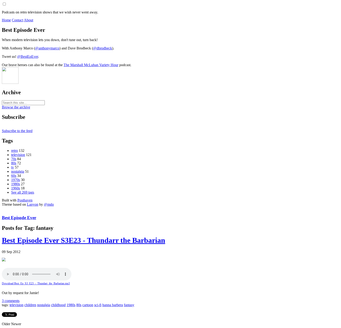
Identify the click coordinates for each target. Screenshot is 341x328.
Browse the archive (16, 107)
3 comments (10, 301)
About (28, 20)
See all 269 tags (22, 192)
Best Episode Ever (19, 217)
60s (13, 176)
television (18, 155)
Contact (17, 20)
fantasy (129, 305)
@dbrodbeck (102, 48)
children (30, 305)
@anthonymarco (47, 48)
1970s (15, 180)
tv (12, 167)
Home (6, 20)
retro (14, 151)
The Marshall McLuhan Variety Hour (91, 65)
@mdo (49, 204)
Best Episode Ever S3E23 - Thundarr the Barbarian (83, 240)
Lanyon (32, 204)
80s (13, 163)
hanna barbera (112, 305)
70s (13, 159)
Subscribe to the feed (17, 131)
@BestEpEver (27, 56)
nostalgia (17, 171)
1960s (15, 188)
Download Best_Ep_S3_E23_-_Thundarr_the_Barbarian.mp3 (36, 283)
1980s (15, 184)
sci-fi (97, 305)
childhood (58, 305)
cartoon (87, 305)
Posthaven (24, 200)
